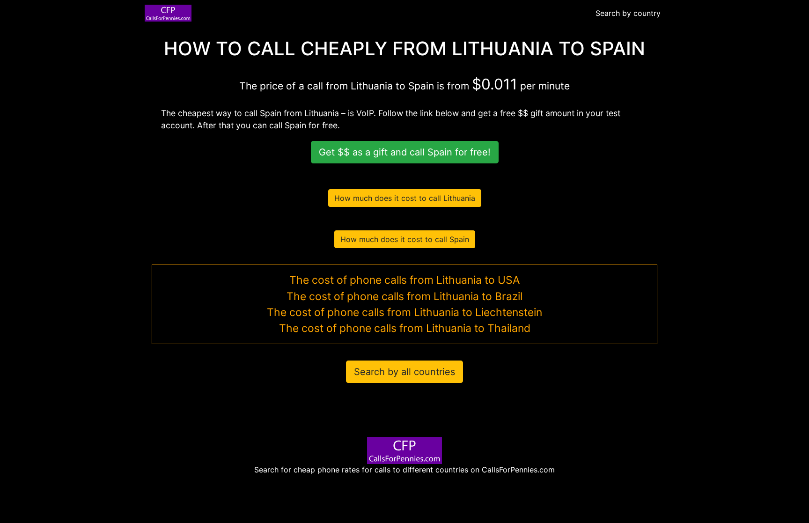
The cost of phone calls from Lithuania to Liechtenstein (404, 312)
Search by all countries (404, 371)
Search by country (628, 13)
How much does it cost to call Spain (404, 239)
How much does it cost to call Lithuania (404, 198)
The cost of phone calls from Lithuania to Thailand (404, 328)
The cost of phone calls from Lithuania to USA (404, 280)
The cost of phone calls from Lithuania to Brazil (404, 296)
